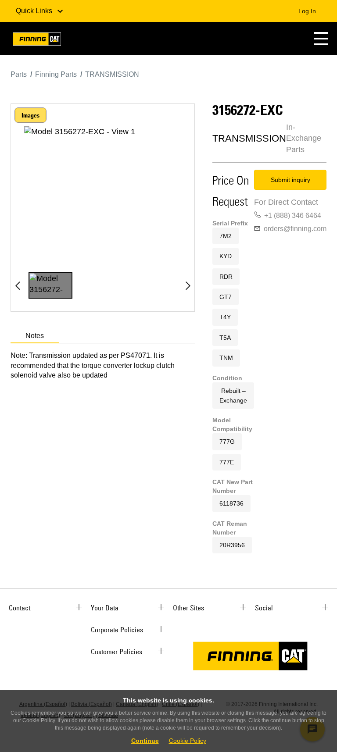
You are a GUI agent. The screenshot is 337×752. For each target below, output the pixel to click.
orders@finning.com (295, 228)
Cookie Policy (187, 740)
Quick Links (35, 10)
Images (30, 115)
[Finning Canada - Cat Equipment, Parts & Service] (37, 40)
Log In (307, 10)
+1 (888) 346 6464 (292, 215)
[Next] (187, 285)
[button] (321, 38)
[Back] (17, 285)
